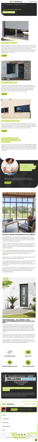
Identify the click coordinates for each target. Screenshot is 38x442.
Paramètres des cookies (16, 437)
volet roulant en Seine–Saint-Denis (12, 250)
